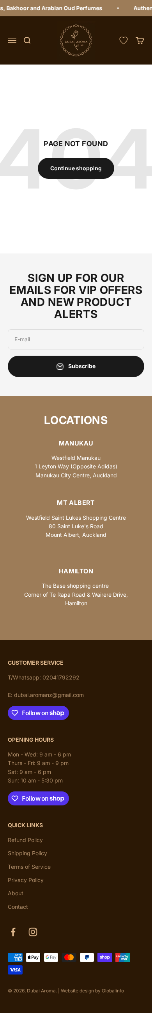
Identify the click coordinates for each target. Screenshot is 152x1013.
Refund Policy (25, 840)
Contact (18, 906)
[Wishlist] (123, 40)
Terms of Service (29, 866)
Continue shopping (76, 168)
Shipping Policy (27, 853)
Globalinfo (113, 991)
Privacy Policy (26, 880)
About (15, 893)
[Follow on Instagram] (33, 932)
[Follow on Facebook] (13, 932)
